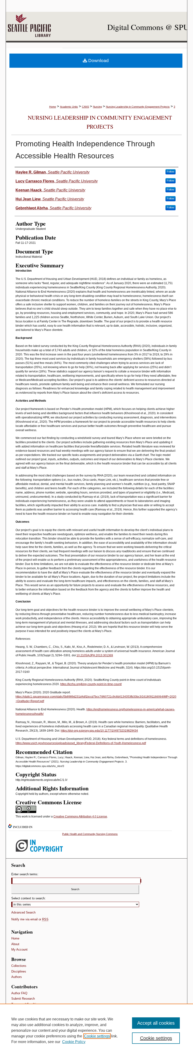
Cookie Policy (73, 1042)
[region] (96, 1030)
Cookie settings (97, 1036)
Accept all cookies (156, 1023)
